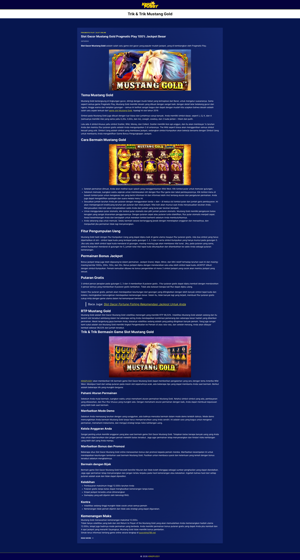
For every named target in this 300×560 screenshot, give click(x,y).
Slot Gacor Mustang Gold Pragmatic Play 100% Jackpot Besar (123, 36)
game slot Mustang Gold (120, 110)
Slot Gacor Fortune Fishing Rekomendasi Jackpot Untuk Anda (145, 304)
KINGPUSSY (86, 381)
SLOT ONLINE (101, 32)
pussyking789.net (147, 532)
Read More (87, 538)
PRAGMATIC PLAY (88, 32)
